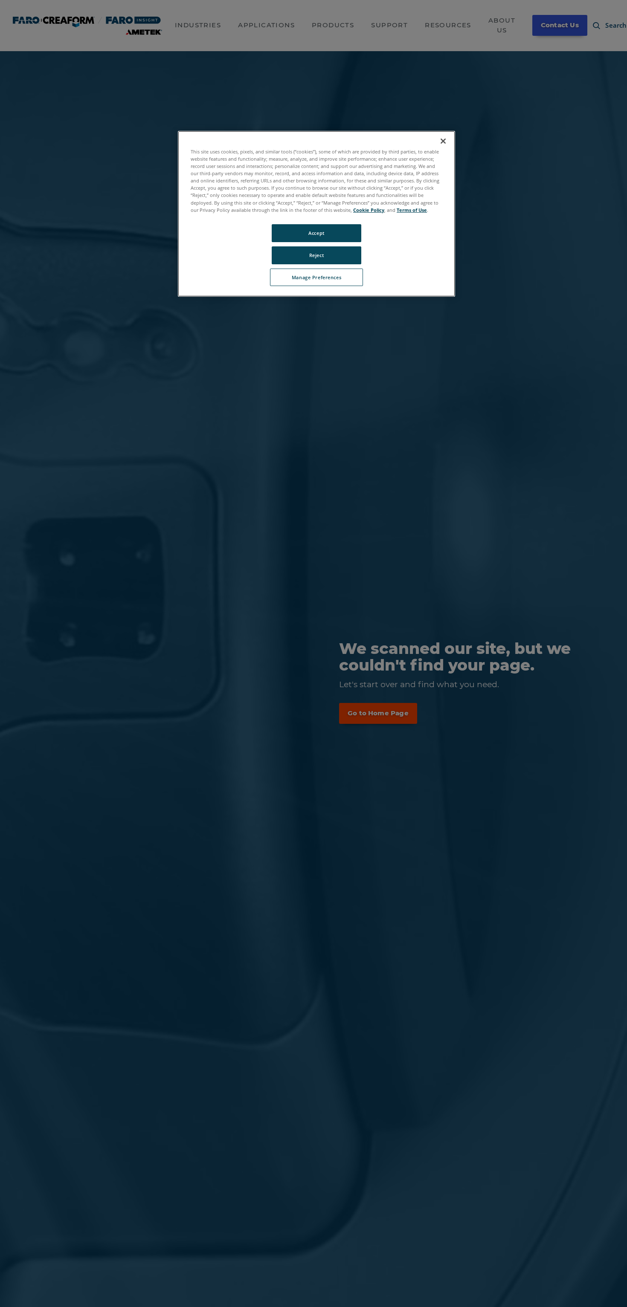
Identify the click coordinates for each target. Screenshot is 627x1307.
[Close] (443, 141)
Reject (316, 255)
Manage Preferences (316, 277)
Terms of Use (412, 209)
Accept (316, 232)
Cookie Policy (368, 209)
